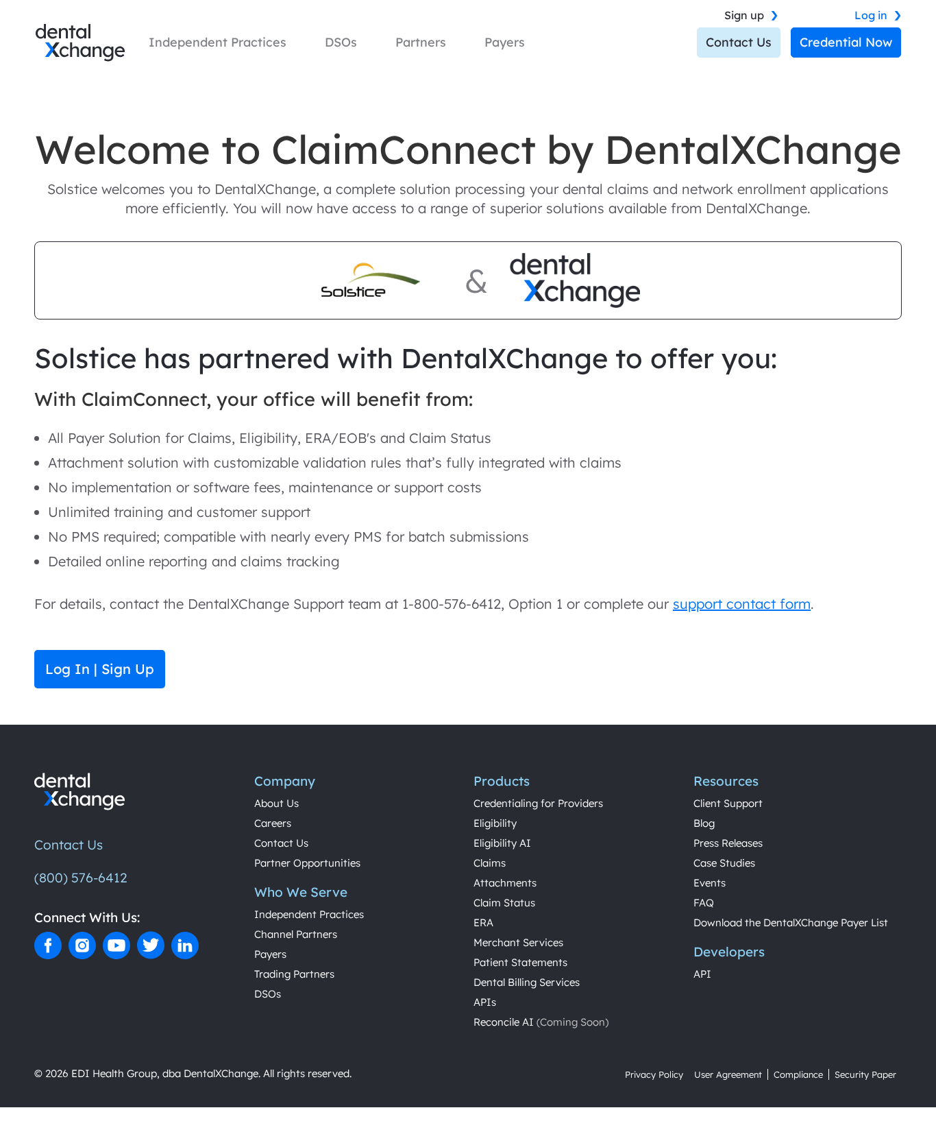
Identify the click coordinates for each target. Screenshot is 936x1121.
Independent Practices (309, 914)
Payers (270, 954)
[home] (80, 43)
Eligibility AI (502, 842)
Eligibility (495, 823)
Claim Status (504, 902)
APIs (484, 1002)
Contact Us (739, 42)
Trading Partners (294, 973)
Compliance (798, 1074)
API (702, 973)
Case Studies (724, 862)
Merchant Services (518, 942)
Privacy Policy (654, 1074)
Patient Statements (520, 962)
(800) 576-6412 (80, 877)
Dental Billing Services (526, 982)
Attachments (505, 882)
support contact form (742, 603)
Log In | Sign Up (99, 668)
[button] (217, 42)
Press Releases (728, 842)
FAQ (703, 902)
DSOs (267, 993)
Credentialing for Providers (538, 803)
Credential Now (846, 42)
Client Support (728, 803)
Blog (704, 823)
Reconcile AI (540, 1021)
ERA (483, 922)
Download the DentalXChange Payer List (790, 922)
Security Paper (865, 1074)
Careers (272, 823)
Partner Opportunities (307, 862)
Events (709, 882)
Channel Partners (295, 934)
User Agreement (728, 1074)
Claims (489, 862)
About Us (276, 803)
